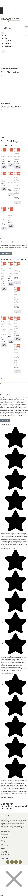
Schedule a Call (4, 834)
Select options (4, 167)
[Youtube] (16, 862)
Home (6, 35)
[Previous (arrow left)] (0, 895)
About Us (7, 37)
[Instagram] (20, 862)
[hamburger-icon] (26, 27)
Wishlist (6, 27)
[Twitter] (12, 862)
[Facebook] (7, 862)
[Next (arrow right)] (2, 895)
